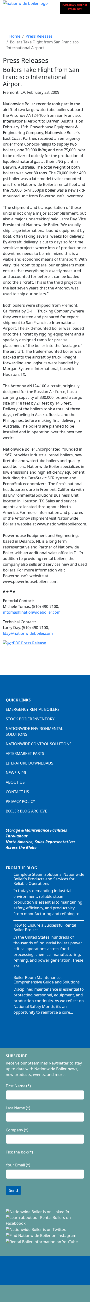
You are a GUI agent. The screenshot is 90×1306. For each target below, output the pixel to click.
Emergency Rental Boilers (33, 709)
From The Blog (21, 868)
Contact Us (17, 791)
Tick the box (19, 1152)
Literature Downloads (29, 763)
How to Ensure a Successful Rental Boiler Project (44, 927)
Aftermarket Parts (25, 753)
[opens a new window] (37, 1211)
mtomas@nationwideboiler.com (31, 612)
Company (17, 1130)
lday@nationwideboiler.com (28, 633)
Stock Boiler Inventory (30, 719)
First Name (18, 1085)
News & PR (16, 772)
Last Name (18, 1108)
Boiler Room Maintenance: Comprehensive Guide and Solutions (46, 980)
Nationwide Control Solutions (39, 744)
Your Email (18, 1165)
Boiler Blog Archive (26, 811)
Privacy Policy (20, 801)
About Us (15, 782)
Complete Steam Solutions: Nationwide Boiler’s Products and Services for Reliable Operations (48, 879)
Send (13, 1190)
